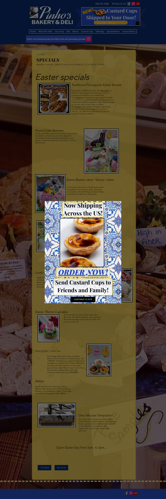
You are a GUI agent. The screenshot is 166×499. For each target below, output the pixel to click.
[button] (118, 204)
